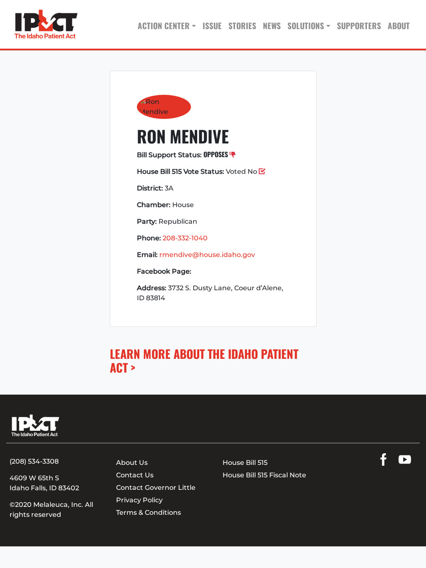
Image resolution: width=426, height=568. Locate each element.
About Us (132, 463)
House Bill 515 (245, 463)
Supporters (359, 26)
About (399, 26)
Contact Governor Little (156, 487)
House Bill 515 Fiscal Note (264, 475)
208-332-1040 (185, 238)
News (272, 26)
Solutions (305, 26)
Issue (212, 26)
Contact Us (135, 475)
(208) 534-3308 (34, 461)
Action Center (164, 26)
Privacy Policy (139, 500)
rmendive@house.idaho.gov (207, 255)
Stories (242, 26)
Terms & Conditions (148, 512)
